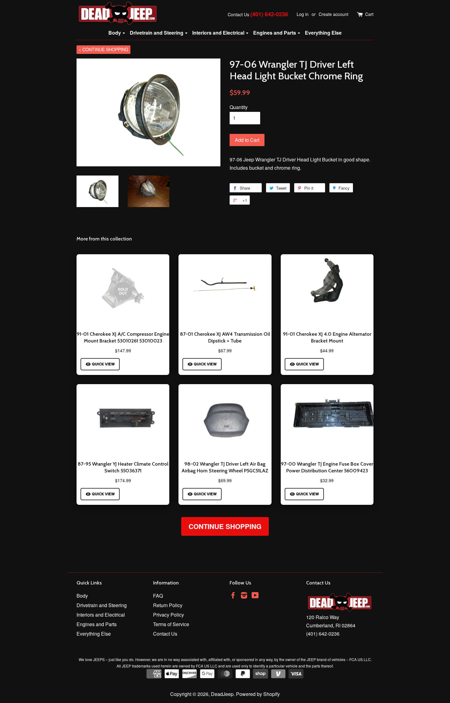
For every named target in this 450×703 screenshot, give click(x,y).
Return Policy (167, 605)
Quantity (239, 107)
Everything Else (323, 32)
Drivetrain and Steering (157, 32)
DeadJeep (222, 693)
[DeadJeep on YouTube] (255, 595)
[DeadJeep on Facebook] (233, 595)
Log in (303, 14)
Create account (333, 14)
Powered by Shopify (258, 693)
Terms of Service (171, 624)
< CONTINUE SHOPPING (103, 49)
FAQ (158, 595)
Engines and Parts (275, 32)
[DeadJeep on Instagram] (244, 595)
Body (115, 32)
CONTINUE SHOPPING (225, 526)
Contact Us (238, 14)
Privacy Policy (168, 614)
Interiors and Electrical (219, 32)
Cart (369, 14)
